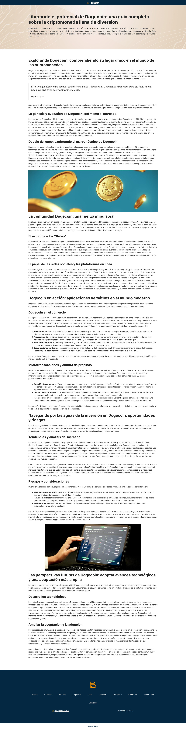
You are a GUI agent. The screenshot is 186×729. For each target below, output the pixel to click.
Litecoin (62, 695)
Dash (90, 695)
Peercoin (102, 695)
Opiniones (93, 703)
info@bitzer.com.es (62, 711)
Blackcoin (48, 695)
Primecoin (117, 695)
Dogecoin (77, 695)
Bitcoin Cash (148, 695)
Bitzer (95, 2)
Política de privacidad (125, 711)
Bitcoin (35, 695)
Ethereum (132, 695)
